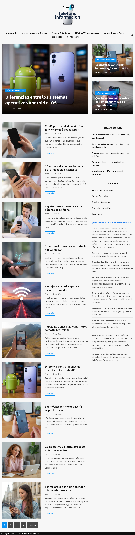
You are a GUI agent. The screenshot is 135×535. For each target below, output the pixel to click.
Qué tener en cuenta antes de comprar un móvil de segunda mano (112, 101)
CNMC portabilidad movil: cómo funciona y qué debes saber (65, 127)
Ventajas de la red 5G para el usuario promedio (62, 288)
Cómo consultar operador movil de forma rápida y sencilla (64, 167)
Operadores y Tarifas (115, 33)
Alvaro (7, 109)
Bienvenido (11, 33)
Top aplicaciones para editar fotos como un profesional (66, 328)
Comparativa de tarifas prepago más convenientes (65, 448)
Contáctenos (74, 36)
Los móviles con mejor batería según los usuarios (112, 66)
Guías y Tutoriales (61, 33)
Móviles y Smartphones (87, 33)
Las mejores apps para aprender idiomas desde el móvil (65, 488)
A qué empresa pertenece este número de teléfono (63, 208)
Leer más (50, 153)
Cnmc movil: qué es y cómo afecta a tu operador (65, 248)
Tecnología (56, 36)
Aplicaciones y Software (34, 33)
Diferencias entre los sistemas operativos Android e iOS (36, 100)
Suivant (32, 525)
